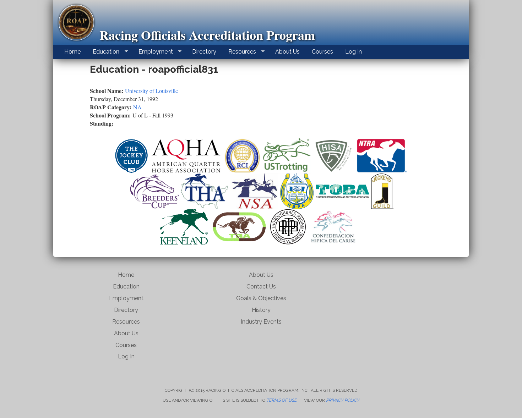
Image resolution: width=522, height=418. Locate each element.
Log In (353, 51)
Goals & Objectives (261, 298)
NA (137, 107)
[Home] (79, 22)
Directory (204, 51)
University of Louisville (151, 90)
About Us (287, 51)
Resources (239, 51)
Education (103, 51)
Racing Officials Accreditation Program (207, 35)
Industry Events (261, 321)
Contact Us (261, 286)
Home (72, 51)
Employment (153, 51)
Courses (322, 51)
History (261, 310)
